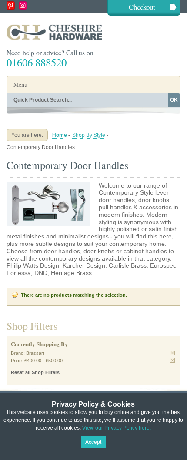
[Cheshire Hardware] (93, 32)
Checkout (142, 7)
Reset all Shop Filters (35, 372)
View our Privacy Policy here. (116, 428)
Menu (20, 84)
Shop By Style (88, 135)
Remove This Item (172, 353)
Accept (93, 442)
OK (174, 100)
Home (59, 135)
